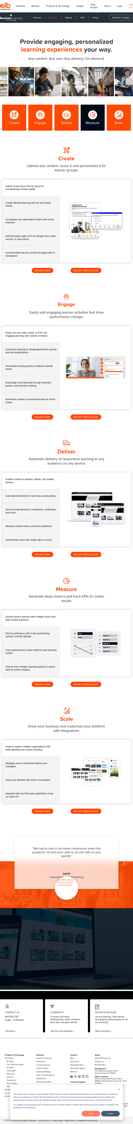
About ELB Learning (103, 1058)
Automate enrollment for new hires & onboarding (30, 496)
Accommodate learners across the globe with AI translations (30, 254)
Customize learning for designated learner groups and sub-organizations (31, 351)
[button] (20, 6)
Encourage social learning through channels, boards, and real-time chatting (28, 384)
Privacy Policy (57, 1120)
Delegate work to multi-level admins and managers (26, 765)
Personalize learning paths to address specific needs (29, 367)
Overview (37, 17)
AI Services (40, 1061)
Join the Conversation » (62, 1031)
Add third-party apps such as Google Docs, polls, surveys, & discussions (30, 237)
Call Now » (10, 1031)
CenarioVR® (11, 1070)
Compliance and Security (87, 1120)
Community (74, 1061)
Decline (110, 1114)
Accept (91, 1114)
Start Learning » (103, 1031)
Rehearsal (11, 1074)
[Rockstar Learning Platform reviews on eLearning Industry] (66, 882)
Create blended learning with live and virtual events (28, 204)
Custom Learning (43, 1065)
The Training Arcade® (15, 1064)
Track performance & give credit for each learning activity (30, 651)
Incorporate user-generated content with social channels (29, 221)
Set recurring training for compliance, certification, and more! (31, 511)
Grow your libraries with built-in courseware (27, 780)
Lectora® (10, 1077)
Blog (72, 1058)
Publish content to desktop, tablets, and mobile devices (29, 481)
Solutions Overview (44, 1058)
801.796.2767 (100, 1065)
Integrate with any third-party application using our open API (29, 795)
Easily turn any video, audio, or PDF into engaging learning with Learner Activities (26, 334)
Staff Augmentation (44, 1081)
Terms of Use (43, 1120)
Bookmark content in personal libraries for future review (30, 401)
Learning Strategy (43, 1071)
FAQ (82, 17)
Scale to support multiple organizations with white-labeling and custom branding (27, 748)
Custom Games (42, 1068)
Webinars (74, 1071)
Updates (68, 17)
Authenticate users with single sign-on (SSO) (28, 540)
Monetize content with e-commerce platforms (28, 526)
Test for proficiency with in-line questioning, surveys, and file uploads (27, 635)
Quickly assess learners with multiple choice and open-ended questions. (30, 618)
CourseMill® (9, 1093)
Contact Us (99, 1061)
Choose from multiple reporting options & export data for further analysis (30, 668)
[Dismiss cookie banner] (119, 1089)
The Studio (9, 1058)
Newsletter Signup (77, 1068)
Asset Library (12, 1083)
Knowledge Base (77, 1065)
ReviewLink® (12, 1080)
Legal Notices (70, 1120)
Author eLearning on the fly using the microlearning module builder (24, 187)
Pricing (95, 17)
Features (53, 17)
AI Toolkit (10, 1061)
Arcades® (10, 1067)
